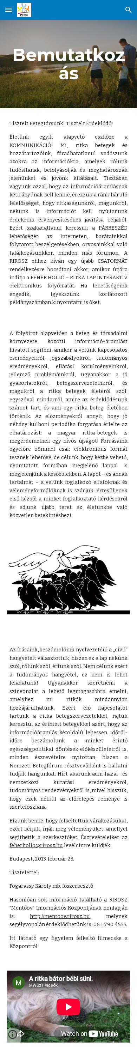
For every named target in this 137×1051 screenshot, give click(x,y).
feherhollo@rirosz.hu (36, 845)
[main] (68, 64)
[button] (8, 9)
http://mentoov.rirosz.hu (60, 916)
